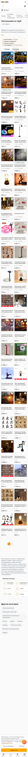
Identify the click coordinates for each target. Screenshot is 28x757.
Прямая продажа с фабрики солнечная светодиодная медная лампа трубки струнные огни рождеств (20, 360)
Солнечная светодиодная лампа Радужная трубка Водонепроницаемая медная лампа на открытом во (20, 92)
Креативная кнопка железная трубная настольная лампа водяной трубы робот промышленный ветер (20, 190)
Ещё (2, 35)
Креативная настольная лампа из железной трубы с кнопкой (20, 335)
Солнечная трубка (19, 67)
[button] (24, 742)
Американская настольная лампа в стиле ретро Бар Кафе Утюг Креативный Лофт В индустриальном (7, 530)
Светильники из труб (8, 608)
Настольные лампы (16, 625)
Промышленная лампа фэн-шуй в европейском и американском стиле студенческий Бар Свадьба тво (7, 408)
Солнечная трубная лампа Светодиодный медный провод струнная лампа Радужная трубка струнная (7, 141)
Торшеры (5, 625)
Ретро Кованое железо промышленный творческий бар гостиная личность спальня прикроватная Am (7, 262)
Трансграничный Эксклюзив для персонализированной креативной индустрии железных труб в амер (7, 165)
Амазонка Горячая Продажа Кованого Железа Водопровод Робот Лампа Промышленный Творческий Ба (7, 335)
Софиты (12, 621)
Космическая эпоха (19, 213)
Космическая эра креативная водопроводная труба (20, 262)
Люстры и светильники (19, 16)
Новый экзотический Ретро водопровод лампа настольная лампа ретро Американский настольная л (7, 311)
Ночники (20, 621)
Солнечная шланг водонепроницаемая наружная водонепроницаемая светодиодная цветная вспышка (7, 287)
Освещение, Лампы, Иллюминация (11, 16)
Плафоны (5, 632)
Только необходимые (8, 746)
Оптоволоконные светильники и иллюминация (11, 616)
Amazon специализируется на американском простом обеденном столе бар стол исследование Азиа (7, 432)
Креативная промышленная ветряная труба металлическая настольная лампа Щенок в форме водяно (7, 457)
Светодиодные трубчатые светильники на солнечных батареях (7, 238)
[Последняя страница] (19, 543)
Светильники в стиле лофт (10, 611)
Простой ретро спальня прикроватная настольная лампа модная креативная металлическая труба (20, 287)
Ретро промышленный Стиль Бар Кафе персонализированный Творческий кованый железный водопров (7, 481)
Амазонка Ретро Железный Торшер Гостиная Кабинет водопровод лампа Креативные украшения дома (20, 165)
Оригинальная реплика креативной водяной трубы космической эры (6, 360)
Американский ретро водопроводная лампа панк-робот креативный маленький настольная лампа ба (7, 92)
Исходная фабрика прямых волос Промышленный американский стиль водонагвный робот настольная (20, 117)
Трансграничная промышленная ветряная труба (19, 481)
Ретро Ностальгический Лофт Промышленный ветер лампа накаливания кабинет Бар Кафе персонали (7, 117)
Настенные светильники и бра (11, 628)
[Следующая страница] (16, 543)
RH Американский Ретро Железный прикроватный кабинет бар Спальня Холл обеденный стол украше (7, 505)
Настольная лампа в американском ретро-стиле (7, 384)
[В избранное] (12, 53)
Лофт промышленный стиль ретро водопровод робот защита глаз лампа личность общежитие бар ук (20, 384)
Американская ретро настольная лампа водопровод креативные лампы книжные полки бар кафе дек (20, 408)
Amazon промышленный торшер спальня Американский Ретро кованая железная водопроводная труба (20, 141)
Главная (3, 16)
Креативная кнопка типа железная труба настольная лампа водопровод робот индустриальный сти (20, 530)
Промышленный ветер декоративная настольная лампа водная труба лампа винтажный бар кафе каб (7, 214)
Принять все (14, 750)
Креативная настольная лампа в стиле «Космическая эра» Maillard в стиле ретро (20, 238)
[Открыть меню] (25, 2)
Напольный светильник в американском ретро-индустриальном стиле (20, 505)
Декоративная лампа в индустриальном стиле (7, 190)
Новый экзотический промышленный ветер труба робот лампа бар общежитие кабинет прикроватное (20, 311)
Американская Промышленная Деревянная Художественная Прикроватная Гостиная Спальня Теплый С (20, 432)
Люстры (5, 621)
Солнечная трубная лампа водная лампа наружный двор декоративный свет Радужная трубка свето (7, 68)
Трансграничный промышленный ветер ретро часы (20, 457)
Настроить (22, 746)
